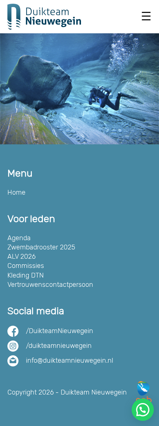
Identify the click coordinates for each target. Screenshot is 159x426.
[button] (143, 410)
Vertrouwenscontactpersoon (50, 285)
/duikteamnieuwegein (59, 346)
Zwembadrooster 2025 (41, 247)
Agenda (19, 238)
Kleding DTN (25, 275)
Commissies (25, 266)
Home (16, 192)
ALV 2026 (21, 256)
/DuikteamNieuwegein (59, 331)
